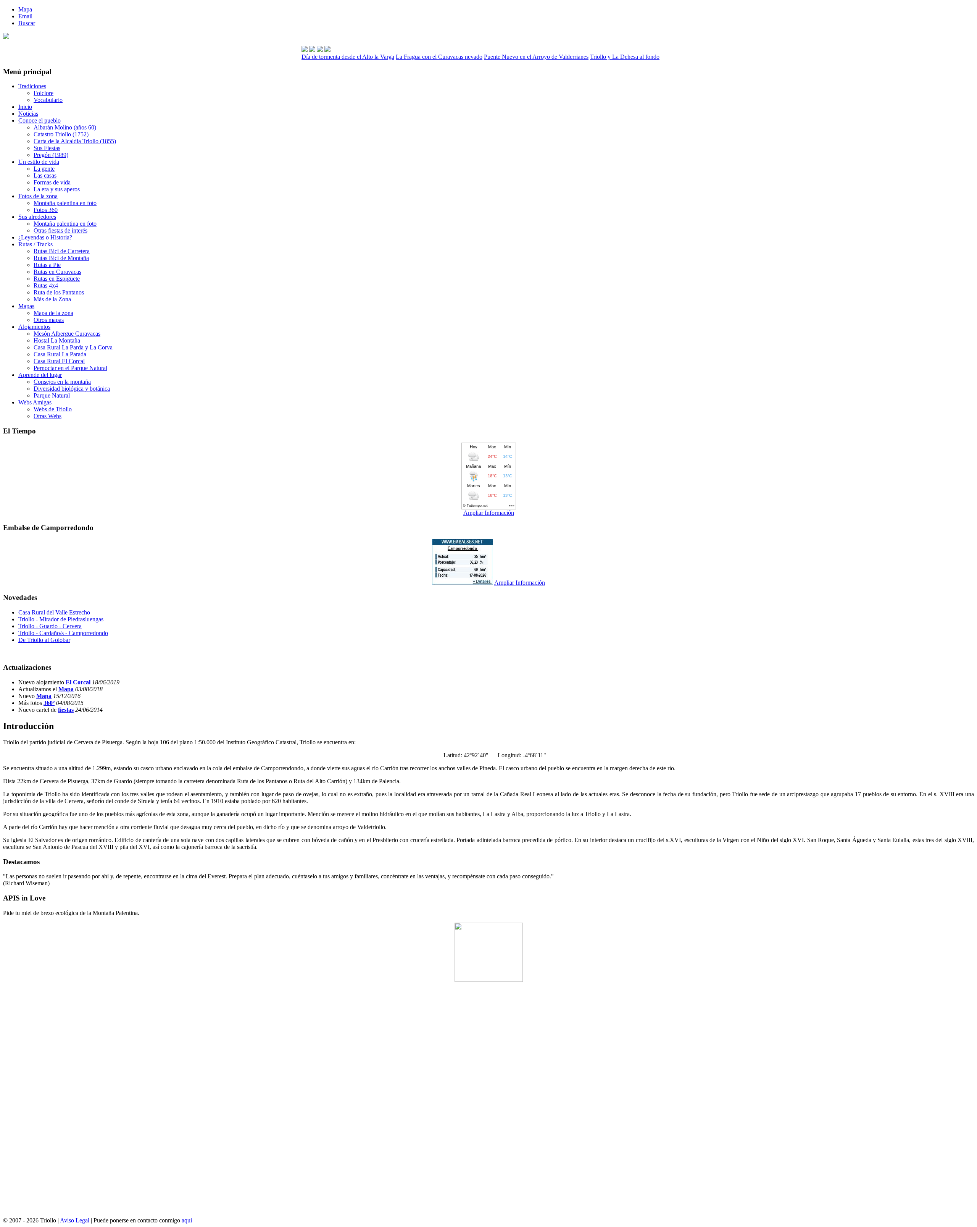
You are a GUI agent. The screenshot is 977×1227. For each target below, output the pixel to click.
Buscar (26, 23)
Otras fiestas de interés (60, 230)
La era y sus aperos (57, 189)
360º (49, 703)
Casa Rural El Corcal (59, 361)
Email (25, 16)
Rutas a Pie (47, 265)
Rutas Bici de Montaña (61, 258)
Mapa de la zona (53, 313)
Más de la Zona (52, 299)
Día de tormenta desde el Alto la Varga (347, 56)
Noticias (28, 113)
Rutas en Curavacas (57, 271)
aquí (187, 1220)
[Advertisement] (488, 1102)
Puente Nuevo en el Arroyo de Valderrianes (536, 56)
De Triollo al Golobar (44, 640)
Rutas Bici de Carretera (62, 251)
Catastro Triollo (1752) (61, 134)
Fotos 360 (46, 210)
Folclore (43, 93)
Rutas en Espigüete (57, 278)
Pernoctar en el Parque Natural (70, 368)
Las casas (45, 175)
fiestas (66, 709)
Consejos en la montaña (62, 381)
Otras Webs (47, 416)
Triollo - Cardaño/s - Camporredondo (63, 633)
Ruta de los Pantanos (59, 292)
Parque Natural (52, 395)
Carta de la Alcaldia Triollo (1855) (75, 141)
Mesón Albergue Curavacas (67, 333)
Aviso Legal (74, 1220)
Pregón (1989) (51, 155)
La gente (44, 168)
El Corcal (78, 682)
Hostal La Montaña (57, 340)
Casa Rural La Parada (60, 354)
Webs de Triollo (53, 409)
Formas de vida (52, 182)
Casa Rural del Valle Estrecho (54, 612)
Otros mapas (49, 320)
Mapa (25, 9)
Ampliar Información (488, 512)
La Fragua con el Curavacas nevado (439, 56)
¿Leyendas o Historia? (45, 237)
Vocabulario (48, 100)
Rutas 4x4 (46, 285)
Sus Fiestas (47, 148)
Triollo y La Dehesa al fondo (624, 56)
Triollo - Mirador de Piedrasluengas (60, 619)
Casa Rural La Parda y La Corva (73, 347)
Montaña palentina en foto (65, 203)
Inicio (25, 106)
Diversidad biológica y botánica (72, 388)
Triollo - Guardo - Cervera (50, 626)
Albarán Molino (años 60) (65, 127)
